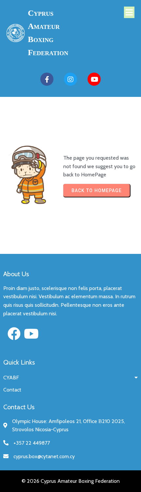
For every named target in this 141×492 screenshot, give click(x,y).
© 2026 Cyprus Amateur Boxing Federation (71, 481)
